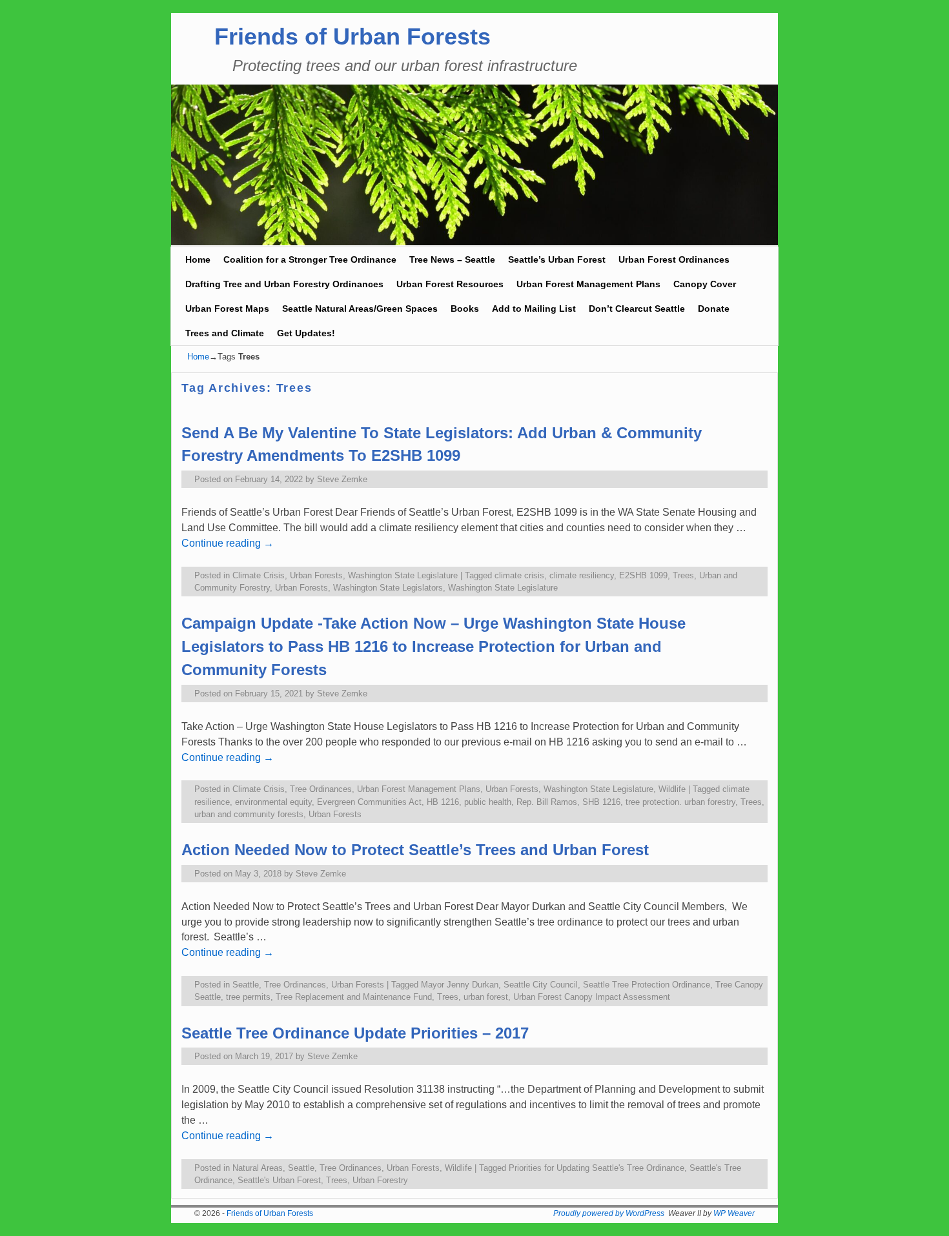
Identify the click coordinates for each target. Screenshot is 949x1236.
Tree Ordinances (321, 789)
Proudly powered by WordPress (608, 1213)
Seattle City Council (541, 984)
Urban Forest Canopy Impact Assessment (591, 997)
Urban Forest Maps (227, 308)
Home (197, 259)
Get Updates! (306, 333)
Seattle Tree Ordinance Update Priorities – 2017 (355, 1033)
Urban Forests (316, 575)
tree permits (248, 997)
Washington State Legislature (403, 575)
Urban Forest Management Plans (588, 284)
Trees (683, 575)
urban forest (486, 997)
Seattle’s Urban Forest (557, 259)
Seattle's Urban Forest (279, 1180)
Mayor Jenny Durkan (459, 984)
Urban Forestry (380, 1180)
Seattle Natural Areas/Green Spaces (360, 308)
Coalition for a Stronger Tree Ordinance (309, 259)
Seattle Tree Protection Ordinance (646, 984)
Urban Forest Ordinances (674, 259)
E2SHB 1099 (643, 575)
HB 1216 (443, 802)
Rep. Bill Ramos (546, 802)
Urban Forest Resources (450, 284)
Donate (714, 308)
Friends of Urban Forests (352, 36)
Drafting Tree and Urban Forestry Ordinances (284, 284)
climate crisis (519, 575)
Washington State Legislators (388, 588)
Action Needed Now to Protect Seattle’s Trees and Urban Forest (415, 849)
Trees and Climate (224, 333)
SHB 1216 (601, 802)
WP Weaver (734, 1213)
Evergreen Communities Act (369, 802)
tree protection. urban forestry (680, 802)
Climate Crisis (258, 575)
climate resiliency (581, 575)
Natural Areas (257, 1168)
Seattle (245, 984)
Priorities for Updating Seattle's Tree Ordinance (596, 1168)
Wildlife (672, 789)
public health (487, 802)
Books (465, 308)
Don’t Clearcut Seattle (637, 308)
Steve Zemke (342, 479)
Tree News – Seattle (452, 259)
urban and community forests (248, 814)
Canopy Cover (704, 284)
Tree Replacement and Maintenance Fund (354, 997)
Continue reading (227, 543)
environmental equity (273, 802)
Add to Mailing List (534, 308)
